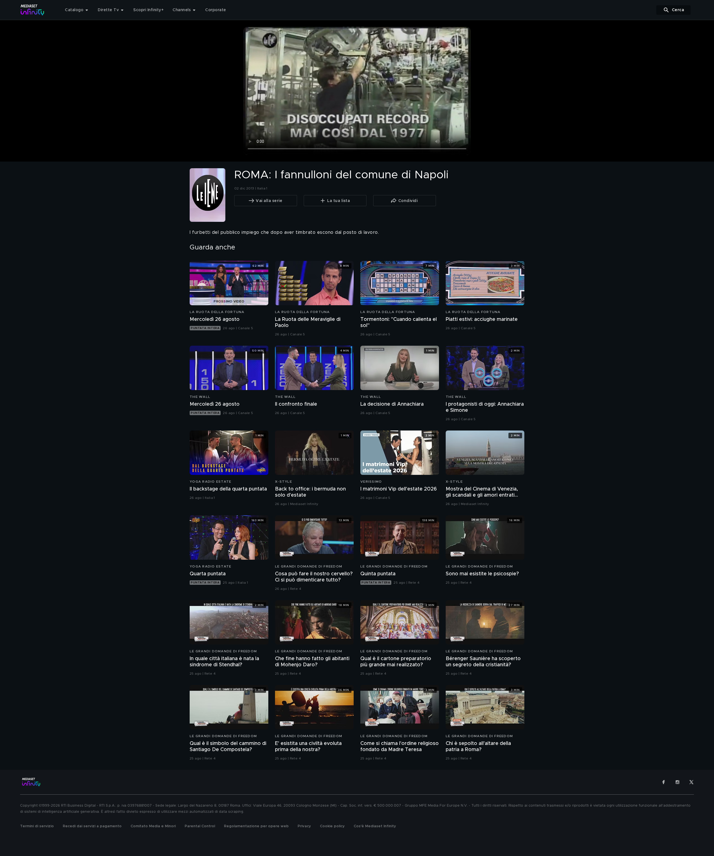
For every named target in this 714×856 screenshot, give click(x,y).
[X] (691, 782)
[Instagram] (677, 782)
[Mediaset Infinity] (32, 10)
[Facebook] (663, 782)
